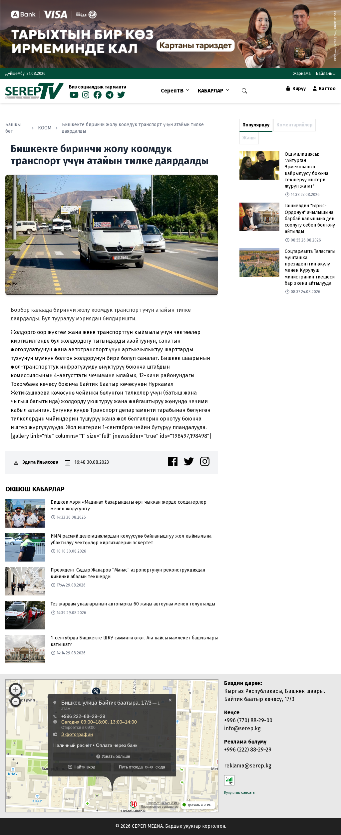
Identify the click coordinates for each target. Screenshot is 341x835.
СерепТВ (172, 90)
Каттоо (327, 88)
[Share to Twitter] (188, 461)
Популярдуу (255, 125)
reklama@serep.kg (247, 765)
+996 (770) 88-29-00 (248, 720)
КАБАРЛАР (210, 90)
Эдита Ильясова (40, 462)
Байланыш (326, 73)
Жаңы (249, 138)
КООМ (44, 128)
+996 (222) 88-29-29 (247, 750)
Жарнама (302, 73)
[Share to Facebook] (173, 461)
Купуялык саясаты (239, 792)
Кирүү (298, 88)
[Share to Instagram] (204, 461)
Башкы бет (13, 128)
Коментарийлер (294, 125)
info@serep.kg (242, 728)
